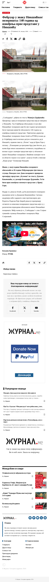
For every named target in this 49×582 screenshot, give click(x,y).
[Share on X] (11, 39)
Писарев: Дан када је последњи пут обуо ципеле (19, 393)
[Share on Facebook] (7, 39)
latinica (14, 274)
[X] (24, 309)
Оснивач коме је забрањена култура (16, 473)
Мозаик (39, 483)
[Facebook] (13, 309)
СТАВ (38, 487)
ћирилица (7, 274)
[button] (4, 2)
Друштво (39, 479)
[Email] (15, 39)
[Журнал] (24, 2)
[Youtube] (36, 309)
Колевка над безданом (11, 504)
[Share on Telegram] (39, 263)
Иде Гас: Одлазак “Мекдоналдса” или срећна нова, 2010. (23, 406)
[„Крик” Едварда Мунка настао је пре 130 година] (41, 495)
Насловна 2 (40, 485)
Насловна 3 (40, 477)
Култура (6, 12)
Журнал (4, 31)
